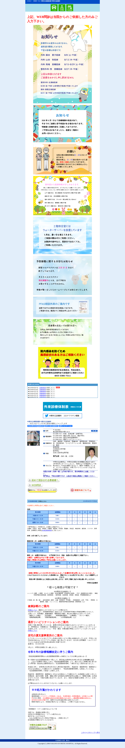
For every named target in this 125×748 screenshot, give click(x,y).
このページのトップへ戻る (90, 732)
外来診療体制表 (47, 530)
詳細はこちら (42, 501)
